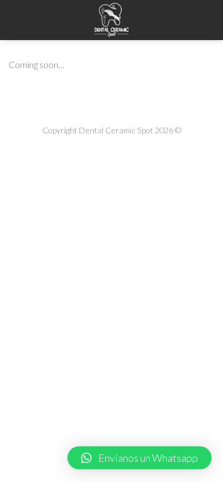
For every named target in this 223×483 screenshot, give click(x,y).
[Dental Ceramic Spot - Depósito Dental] (111, 20)
